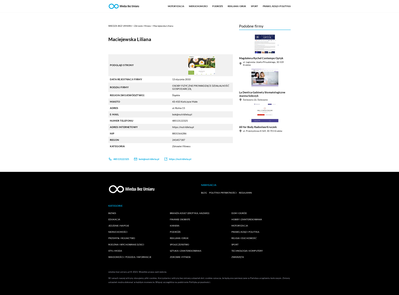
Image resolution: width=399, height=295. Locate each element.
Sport (254, 6)
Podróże (217, 6)
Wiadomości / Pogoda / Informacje (129, 257)
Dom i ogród (239, 213)
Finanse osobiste (180, 219)
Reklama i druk (237, 6)
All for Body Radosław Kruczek (258, 127)
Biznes (112, 213)
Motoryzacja (176, 6)
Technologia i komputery (247, 250)
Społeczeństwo (179, 244)
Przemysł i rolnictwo (121, 238)
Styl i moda (115, 250)
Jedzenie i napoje (118, 225)
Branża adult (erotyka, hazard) (189, 213)
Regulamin (245, 192)
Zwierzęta (237, 257)
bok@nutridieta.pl (182, 114)
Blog (204, 192)
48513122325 (180, 120)
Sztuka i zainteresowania (185, 250)
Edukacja (114, 219)
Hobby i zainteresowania (246, 219)
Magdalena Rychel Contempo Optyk (261, 58)
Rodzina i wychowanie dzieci (126, 244)
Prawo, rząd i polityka (277, 6)
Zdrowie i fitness (181, 146)
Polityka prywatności (223, 192)
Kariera (174, 225)
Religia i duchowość (244, 238)
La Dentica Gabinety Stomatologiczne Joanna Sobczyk (262, 94)
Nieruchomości (198, 6)
